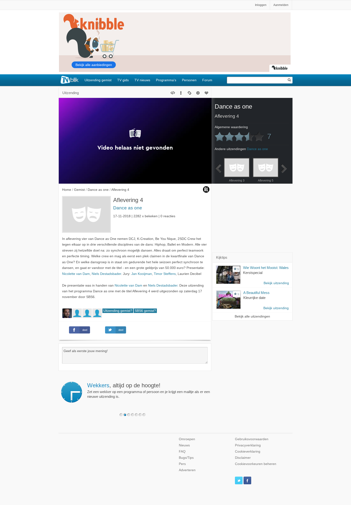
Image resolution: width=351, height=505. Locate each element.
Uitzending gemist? (117, 311)
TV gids (123, 80)
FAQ (182, 451)
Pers (182, 464)
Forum (207, 80)
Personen (189, 80)
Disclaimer (243, 458)
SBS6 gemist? (145, 311)
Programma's (166, 80)
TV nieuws (142, 80)
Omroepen (187, 439)
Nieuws (184, 445)
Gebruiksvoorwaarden (251, 439)
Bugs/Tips (186, 458)
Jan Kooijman (141, 274)
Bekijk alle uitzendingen (252, 316)
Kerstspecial (252, 273)
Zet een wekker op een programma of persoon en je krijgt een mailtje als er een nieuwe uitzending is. (148, 390)
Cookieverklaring (247, 451)
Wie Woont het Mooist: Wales (266, 268)
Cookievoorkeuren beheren (255, 464)
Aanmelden (280, 5)
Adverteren (187, 470)
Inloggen (260, 5)
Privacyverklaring (248, 445)
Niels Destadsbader (106, 274)
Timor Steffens (165, 274)
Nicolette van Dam (76, 274)
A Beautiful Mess (256, 293)
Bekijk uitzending (276, 283)
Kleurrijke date (254, 298)
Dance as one (127, 207)
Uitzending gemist (98, 80)
